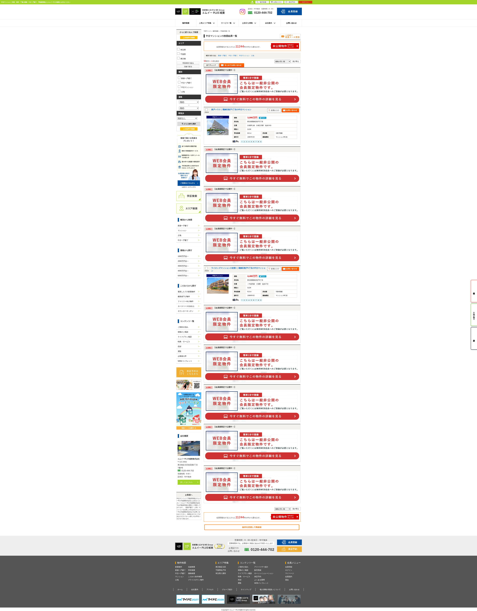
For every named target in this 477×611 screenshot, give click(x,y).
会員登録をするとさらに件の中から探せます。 (238, 46)
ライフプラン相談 (185, 337)
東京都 (183, 59)
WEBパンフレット (185, 361)
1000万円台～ (183, 256)
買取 (179, 351)
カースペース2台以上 (186, 306)
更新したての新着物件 (186, 292)
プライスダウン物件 (196, 580)
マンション (182, 230)
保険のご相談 (183, 332)
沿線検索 (191, 567)
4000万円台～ (183, 271)
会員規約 (288, 577)
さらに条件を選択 (190, 124)
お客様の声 (182, 356)
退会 (287, 580)
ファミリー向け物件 (185, 301)
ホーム (180, 589)
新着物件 (178, 567)
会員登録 (293, 11)
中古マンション (244, 55)
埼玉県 (183, 50)
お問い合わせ (291, 23)
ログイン (288, 570)
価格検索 (191, 573)
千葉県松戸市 (221, 570)
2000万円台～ (183, 261)
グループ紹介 (227, 589)
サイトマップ (246, 589)
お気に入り (278, 2)
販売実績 (257, 570)
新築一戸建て (222, 55)
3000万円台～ (183, 266)
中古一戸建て (233, 55)
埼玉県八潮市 (221, 573)
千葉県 (183, 54)
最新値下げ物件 (184, 296)
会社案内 (194, 589)
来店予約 (292, 549)
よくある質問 (259, 580)
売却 (179, 346)
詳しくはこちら (186, 482)
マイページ (289, 573)
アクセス (210, 589)
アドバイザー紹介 (261, 567)
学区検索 (191, 570)
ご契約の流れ (183, 327)
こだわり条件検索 (195, 577)
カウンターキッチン (185, 311)
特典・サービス (184, 342)
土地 (252, 55)
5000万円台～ (183, 276)
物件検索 (185, 23)
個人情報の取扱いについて (270, 589)
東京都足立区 (221, 567)
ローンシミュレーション (263, 573)
